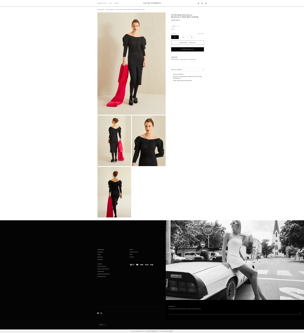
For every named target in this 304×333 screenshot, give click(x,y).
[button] (110, 3)
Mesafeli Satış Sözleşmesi (103, 274)
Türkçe (101, 324)
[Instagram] (101, 313)
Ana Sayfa (100, 9)
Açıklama (174, 57)
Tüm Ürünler (109, 9)
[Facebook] (98, 313)
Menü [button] (131, 249)
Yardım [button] (99, 264)
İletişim (99, 254)
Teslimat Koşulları (101, 276)
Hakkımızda (100, 252)
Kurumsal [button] (100, 249)
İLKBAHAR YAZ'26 (134, 252)
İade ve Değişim (176, 69)
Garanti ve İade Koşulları (103, 268)
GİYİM (131, 254)
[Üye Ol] (299, 313)
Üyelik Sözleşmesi (101, 266)
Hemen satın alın (188, 49)
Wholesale (100, 259)
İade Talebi (100, 257)
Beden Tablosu (201, 33)
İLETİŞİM (132, 257)
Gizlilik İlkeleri (100, 271)
